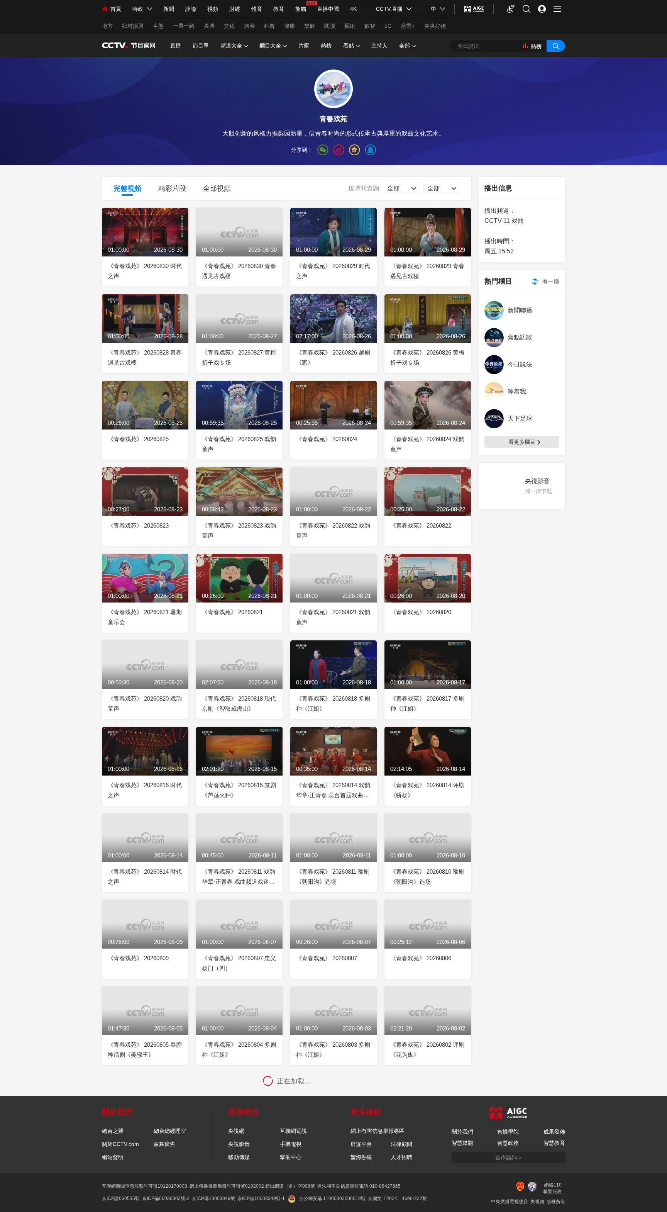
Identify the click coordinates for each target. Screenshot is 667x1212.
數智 (369, 26)
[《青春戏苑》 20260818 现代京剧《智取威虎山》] (239, 675)
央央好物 (435, 26)
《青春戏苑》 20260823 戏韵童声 (239, 530)
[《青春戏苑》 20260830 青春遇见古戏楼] (239, 243)
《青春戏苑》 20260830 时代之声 (145, 271)
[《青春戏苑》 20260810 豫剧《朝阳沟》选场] (427, 848)
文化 (229, 26)
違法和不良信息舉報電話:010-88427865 (359, 1186)
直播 (175, 45)
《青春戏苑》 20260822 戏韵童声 (333, 530)
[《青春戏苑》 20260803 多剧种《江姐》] (333, 1021)
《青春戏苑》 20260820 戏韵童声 (145, 703)
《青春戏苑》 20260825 (138, 439)
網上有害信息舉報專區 (377, 1131)
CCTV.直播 (389, 9)
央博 (209, 26)
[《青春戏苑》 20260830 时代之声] (145, 243)
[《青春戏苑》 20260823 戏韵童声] (239, 502)
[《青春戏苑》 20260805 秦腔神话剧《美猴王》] (145, 1021)
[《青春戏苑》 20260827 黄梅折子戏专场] (239, 329)
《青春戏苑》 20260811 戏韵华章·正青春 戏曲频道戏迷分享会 (238, 877)
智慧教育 (554, 1143)
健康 (289, 26)
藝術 (349, 26)
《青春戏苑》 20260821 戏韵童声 (333, 617)
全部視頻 (217, 188)
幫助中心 (290, 1157)
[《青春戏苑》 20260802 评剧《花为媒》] (427, 1021)
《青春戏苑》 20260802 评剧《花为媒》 (427, 1049)
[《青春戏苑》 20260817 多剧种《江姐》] (427, 675)
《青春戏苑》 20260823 (138, 525)
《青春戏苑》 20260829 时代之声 (333, 271)
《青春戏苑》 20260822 (420, 525)
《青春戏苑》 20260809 (138, 958)
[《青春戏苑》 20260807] (333, 935)
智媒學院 (508, 1132)
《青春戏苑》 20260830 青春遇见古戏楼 (239, 271)
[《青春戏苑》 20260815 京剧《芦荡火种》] (239, 762)
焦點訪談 (520, 337)
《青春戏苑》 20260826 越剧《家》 (333, 357)
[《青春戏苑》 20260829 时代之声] (333, 243)
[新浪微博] (338, 149)
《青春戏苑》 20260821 (232, 612)
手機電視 (290, 1144)
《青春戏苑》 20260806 (420, 958)
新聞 (168, 9)
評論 (190, 9)
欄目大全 (270, 45)
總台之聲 (113, 1131)
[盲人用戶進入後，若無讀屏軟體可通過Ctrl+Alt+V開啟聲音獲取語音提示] (511, 9)
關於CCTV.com (120, 1144)
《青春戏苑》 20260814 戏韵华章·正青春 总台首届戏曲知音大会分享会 (333, 791)
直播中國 (328, 9)
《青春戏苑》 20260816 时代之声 (145, 790)
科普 (269, 26)
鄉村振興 (133, 26)
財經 (234, 9)
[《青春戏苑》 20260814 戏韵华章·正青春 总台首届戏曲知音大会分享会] (333, 762)
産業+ (408, 26)
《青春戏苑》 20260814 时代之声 (145, 876)
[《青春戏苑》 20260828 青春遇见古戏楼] (145, 329)
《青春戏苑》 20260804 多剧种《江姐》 (239, 1049)
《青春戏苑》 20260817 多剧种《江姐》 (427, 703)
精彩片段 (172, 188)
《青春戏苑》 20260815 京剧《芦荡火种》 (239, 790)
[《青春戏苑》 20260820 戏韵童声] (145, 675)
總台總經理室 (170, 1131)
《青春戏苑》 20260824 (326, 439)
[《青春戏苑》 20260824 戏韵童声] (427, 416)
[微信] (322, 149)
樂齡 (309, 26)
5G (388, 26)
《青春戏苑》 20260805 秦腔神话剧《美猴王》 (145, 1049)
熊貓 (300, 9)
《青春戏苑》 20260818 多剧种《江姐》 (333, 703)
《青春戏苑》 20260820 (420, 612)
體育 (256, 9)
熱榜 (326, 45)
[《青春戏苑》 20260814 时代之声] (145, 848)
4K (353, 9)
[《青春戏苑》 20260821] (239, 589)
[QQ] (370, 149)
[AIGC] (474, 9)
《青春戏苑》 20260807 (326, 958)
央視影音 (239, 1144)
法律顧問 (401, 1144)
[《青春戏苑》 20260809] (145, 935)
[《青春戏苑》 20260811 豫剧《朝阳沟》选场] (333, 848)
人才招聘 (401, 1157)
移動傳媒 (239, 1157)
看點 (348, 45)
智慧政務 (508, 1143)
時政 (137, 9)
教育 (278, 9)
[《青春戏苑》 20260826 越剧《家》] (333, 329)
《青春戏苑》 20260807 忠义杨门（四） (239, 963)
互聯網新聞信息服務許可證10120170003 (144, 1186)
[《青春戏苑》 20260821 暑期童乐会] (145, 589)
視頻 (212, 9)
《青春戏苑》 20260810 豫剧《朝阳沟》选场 (427, 876)
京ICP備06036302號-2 (166, 1198)
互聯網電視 (293, 1131)
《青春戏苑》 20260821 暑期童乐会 (145, 617)
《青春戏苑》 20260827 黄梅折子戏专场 (239, 357)
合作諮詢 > (508, 1157)
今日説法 (520, 364)
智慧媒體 (462, 1143)
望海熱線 (361, 1157)
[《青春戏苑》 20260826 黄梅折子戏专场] (427, 329)
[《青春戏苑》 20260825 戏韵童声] (239, 416)
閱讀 (329, 26)
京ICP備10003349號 (213, 1198)
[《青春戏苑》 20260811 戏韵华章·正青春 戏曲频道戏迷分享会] (239, 848)
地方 (107, 26)
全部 (404, 45)
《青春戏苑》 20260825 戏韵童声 (239, 444)
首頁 (115, 9)
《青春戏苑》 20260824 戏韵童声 (427, 444)
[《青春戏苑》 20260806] (427, 935)
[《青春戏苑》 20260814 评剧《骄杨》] (427, 762)
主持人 (379, 45)
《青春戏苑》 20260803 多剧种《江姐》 (333, 1049)
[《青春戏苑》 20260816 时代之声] (145, 762)
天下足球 (520, 418)
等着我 (517, 391)
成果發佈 (554, 1132)
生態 (158, 26)
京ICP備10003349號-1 (261, 1198)
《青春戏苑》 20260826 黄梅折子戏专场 (427, 357)
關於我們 (462, 1132)
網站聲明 (113, 1157)
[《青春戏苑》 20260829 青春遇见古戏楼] (427, 243)
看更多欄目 (521, 442)
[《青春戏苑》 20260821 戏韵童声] (333, 589)
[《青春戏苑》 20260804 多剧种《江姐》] (239, 1021)
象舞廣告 (164, 1144)
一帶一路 (184, 26)
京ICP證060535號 (121, 1198)
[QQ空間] (354, 149)
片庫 (303, 45)
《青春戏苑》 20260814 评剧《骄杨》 (427, 790)
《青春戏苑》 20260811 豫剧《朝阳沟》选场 (332, 876)
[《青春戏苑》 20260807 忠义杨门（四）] (239, 935)
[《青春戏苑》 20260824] (333, 416)
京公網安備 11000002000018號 (332, 1198)
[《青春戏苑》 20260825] (145, 416)
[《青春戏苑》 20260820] (427, 589)
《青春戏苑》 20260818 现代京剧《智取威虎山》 (239, 703)
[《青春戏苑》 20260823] (145, 502)
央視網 (236, 1131)
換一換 (550, 281)
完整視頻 (127, 188)
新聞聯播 (520, 310)
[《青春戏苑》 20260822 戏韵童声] (333, 502)
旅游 (249, 26)
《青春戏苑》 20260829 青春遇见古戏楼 (427, 271)
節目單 (201, 45)
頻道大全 (231, 45)
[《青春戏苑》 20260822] (427, 502)
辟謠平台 (361, 1144)
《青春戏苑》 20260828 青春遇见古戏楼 (145, 357)
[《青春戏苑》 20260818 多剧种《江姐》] (333, 675)
